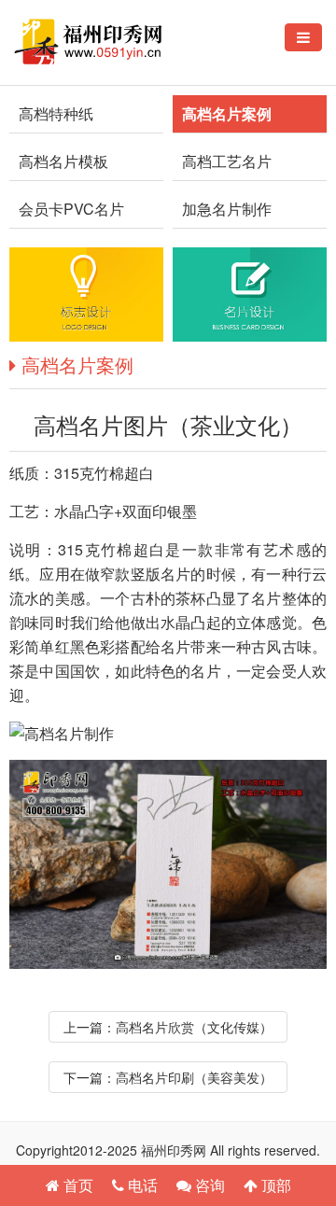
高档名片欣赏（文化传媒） (194, 1026)
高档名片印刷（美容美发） (194, 1077)
